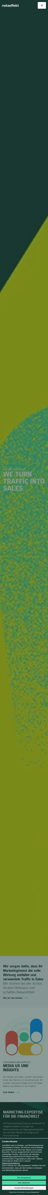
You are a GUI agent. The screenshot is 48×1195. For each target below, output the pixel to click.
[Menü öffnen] (42, 5)
